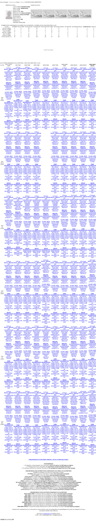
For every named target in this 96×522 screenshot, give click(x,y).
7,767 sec (36, 357)
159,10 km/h (73, 226)
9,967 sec (45, 357)
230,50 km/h (83, 422)
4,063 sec (64, 357)
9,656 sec (45, 226)
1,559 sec (18, 422)
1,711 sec (18, 226)
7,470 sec (36, 226)
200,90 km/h (83, 226)
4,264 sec (27, 422)
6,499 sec (36, 422)
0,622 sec (8, 357)
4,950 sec (27, 226)
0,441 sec (8, 98)
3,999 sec (64, 226)
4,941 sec (27, 98)
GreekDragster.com (47, 513)
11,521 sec (55, 226)
